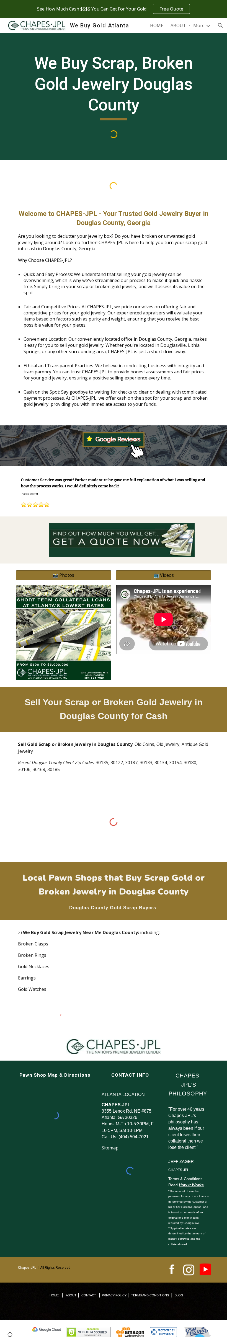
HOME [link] (156, 25)
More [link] (199, 25)
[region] (113, 9)
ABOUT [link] (178, 25)
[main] (113, 86)
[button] (220, 25)
